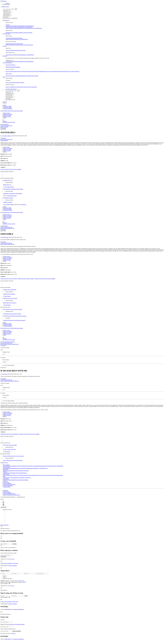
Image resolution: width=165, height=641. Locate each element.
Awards (15, 43)
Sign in (2, 580)
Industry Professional (7, 578)
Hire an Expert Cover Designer (49, 71)
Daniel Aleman (5, 237)
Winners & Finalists (10, 50)
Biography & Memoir (25, 27)
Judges (32, 54)
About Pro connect (23, 86)
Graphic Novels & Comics (23, 28)
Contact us (5, 481)
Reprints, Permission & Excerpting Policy (8, 486)
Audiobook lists (17, 32)
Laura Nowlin (5, 374)
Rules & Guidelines (27, 54)
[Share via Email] (7, 116)
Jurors (24, 50)
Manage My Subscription (18, 472)
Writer (4, 577)
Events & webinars (34, 75)
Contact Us (5, 490)
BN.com (12, 228)
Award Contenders (19, 54)
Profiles (7, 43)
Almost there (3, 556)
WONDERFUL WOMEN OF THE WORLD (12, 193)
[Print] (4, 117)
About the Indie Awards (10, 54)
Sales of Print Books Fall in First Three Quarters (13, 460)
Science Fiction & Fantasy (11, 27)
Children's (40, 28)
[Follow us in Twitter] (3, 502)
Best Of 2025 (23, 32)
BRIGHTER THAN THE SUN (9, 302)
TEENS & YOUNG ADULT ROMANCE (9, 434)
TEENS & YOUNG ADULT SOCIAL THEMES (11, 169)
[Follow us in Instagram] (3, 503)
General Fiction (9, 38)
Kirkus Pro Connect (19, 477)
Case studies (16, 75)
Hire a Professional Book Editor (9, 475)
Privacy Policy (6, 482)
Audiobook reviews (7, 11)
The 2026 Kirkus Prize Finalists (16, 110)
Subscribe (31, 61)
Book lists (12, 32)
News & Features (6, 13)
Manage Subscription (25, 61)
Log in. (12, 559)
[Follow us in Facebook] (3, 501)
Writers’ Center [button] (6, 474)
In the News (14, 44)
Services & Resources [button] (7, 62)
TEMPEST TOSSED (7, 202)
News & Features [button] (6, 33)
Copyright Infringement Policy (9, 484)
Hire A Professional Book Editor (12, 71)
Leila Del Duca (23, 204)
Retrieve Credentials (16, 631)
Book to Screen (9, 44)
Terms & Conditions (7, 483)
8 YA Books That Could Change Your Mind (12, 313)
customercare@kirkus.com (19, 609)
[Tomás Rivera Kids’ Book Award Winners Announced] (14, 316)
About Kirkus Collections (19, 82)
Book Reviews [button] (6, 20)
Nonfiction (18, 27)
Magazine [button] (5, 56)
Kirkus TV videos (39, 468)
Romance (32, 25)
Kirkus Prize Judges (24, 470)
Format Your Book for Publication (36, 71)
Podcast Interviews (7, 15)
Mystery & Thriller (20, 39)
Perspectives (11, 43)
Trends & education (10, 75)
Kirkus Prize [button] (5, 469)
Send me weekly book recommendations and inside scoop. (13, 582)
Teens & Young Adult (33, 28)
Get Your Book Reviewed (24, 71)
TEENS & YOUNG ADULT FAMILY (26, 278)
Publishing (14, 67)
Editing (10, 67)
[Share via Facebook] (7, 114)
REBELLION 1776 (7, 184)
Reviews (5, 121)
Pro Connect (5, 17)
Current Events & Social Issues (12, 28)
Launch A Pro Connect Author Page (72, 71)
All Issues (19, 61)
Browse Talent (16, 86)
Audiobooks (8, 25)
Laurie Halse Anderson (6, 135)
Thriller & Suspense (18, 25)
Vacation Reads (29, 32)
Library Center (9, 73)
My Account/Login (27, 477)
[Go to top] (3, 507)
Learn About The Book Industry (56, 475)
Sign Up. (14, 633)
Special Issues (14, 61)
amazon (2, 126)
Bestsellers (8, 32)
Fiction (12, 25)
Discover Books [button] (6, 464)
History (31, 27)
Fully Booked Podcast (28, 44)
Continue (14, 543)
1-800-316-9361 (8, 609)
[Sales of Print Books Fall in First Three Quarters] (13, 456)
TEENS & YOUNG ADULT (9, 122)
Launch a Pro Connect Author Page (42, 475)
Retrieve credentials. (13, 565)
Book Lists (9, 468)
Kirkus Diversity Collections (9, 477)
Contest (11, 479)
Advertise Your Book (60, 71)
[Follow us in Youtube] (3, 504)
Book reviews (6, 10)
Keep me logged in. (5, 583)
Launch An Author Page (32, 86)
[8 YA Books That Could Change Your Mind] (12, 309)
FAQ (14, 479)
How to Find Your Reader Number (17, 624)
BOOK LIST (7, 110)
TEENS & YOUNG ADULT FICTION (9, 278)
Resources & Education (10, 64)
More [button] (4, 77)
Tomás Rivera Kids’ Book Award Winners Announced (14, 320)
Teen (17, 38)
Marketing (18, 67)
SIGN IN (7, 3)
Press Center (17, 479)
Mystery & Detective (26, 25)
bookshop (6, 126)
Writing (7, 67)
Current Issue (8, 61)
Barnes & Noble (7, 228)
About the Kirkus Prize (18, 50)
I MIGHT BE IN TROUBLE (9, 294)
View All (7, 24)
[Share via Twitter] (7, 115)
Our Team (8, 479)
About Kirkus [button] (6, 478)
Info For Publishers (24, 479)
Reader (4, 576)
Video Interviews (6, 14)
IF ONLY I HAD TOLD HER (9, 449)
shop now (3, 125)
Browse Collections (10, 82)
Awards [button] (4, 46)
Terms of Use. (21, 580)
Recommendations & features (25, 75)
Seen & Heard (20, 43)
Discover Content (9, 86)
